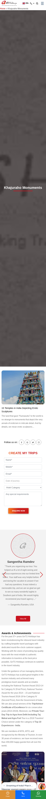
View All (23, 619)
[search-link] (38, 3)
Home (2, 9)
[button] (4, 575)
